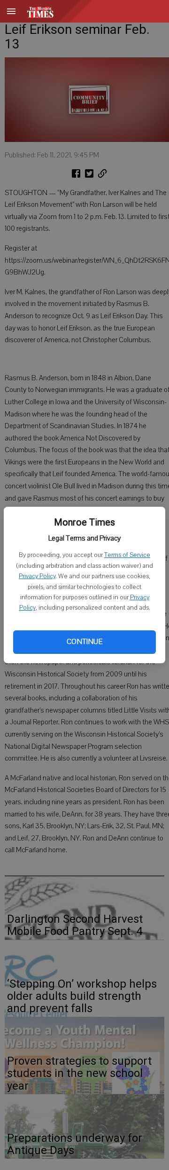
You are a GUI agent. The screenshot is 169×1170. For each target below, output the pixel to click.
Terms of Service (127, 555)
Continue (84, 641)
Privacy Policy (37, 576)
